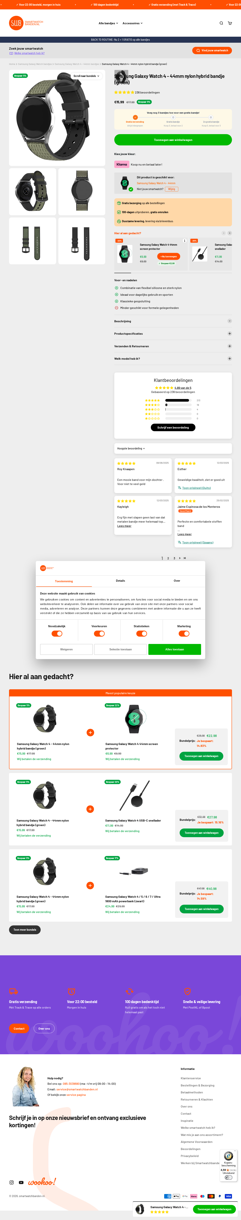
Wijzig (171, 189)
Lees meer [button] (124, 526)
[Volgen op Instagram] (11, 1182)
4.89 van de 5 (183, 387)
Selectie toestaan (120, 649)
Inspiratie (187, 1120)
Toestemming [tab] (64, 581)
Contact (19, 1028)
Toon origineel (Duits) (196, 488)
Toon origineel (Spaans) (197, 542)
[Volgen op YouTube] (21, 1182)
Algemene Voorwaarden (197, 1141)
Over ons (44, 1028)
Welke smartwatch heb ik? (29, 53)
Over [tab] (177, 580)
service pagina (76, 1094)
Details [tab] (120, 580)
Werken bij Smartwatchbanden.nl (202, 1163)
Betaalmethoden (192, 1092)
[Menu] (235, 1151)
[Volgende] (229, 233)
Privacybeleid (190, 1156)
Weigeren (66, 649)
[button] (124, 92)
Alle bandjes (107, 23)
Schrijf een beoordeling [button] (173, 427)
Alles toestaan (174, 649)
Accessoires (131, 23)
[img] (126, 463)
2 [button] (168, 558)
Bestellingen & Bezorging (197, 1085)
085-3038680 (71, 1083)
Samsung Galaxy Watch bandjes (35, 63)
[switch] (99, 634)
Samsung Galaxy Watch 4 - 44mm (156, 183)
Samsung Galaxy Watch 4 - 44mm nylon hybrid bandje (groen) (134, 63)
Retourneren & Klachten (197, 1099)
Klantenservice (191, 1078)
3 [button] (174, 558)
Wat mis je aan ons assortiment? (202, 1134)
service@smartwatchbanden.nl (77, 1089)
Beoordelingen (191, 1149)
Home (12, 63)
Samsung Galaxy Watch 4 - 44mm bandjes (77, 63)
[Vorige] (223, 233)
